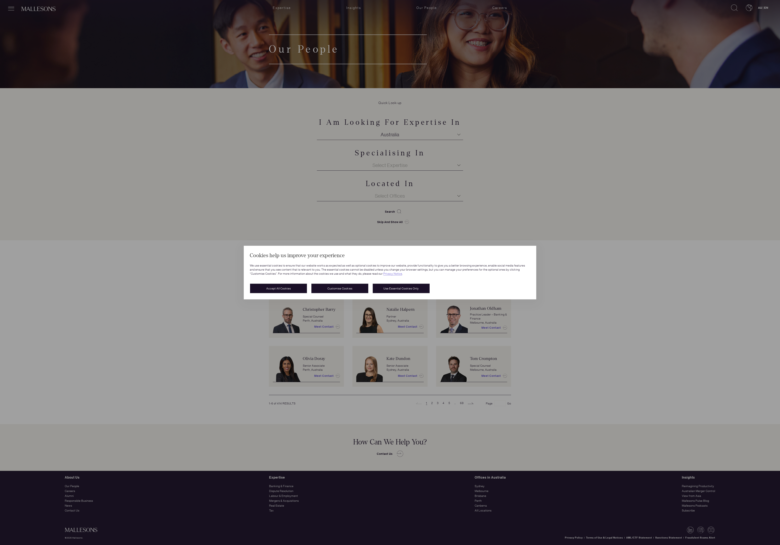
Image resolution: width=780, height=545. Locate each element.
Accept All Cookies (278, 288)
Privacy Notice (392, 273)
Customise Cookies (339, 288)
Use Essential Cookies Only (401, 288)
